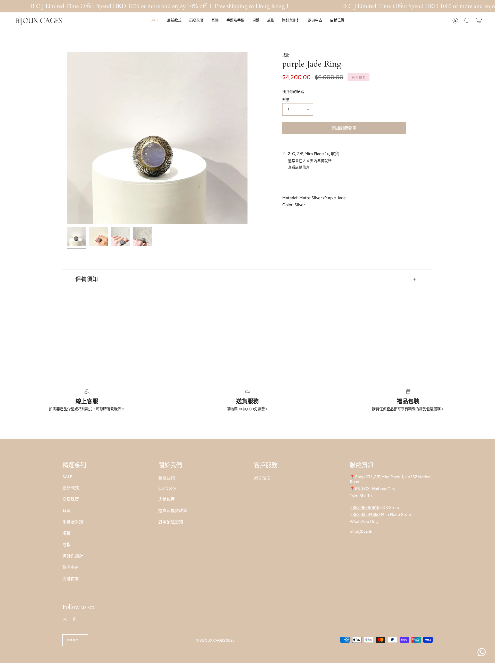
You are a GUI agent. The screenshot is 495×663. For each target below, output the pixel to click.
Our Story (167, 488)
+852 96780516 (364, 507)
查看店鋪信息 (299, 168)
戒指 (286, 55)
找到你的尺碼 (293, 92)
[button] (155, 20)
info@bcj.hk (361, 531)
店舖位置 (70, 578)
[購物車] (479, 20)
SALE (67, 476)
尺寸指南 (262, 477)
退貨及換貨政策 (172, 510)
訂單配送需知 (170, 522)
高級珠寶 (70, 499)
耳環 (66, 510)
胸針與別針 (72, 556)
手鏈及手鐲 (72, 522)
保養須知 (86, 279)
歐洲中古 (70, 567)
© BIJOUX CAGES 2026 (215, 640)
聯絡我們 (166, 477)
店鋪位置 (166, 499)
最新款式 (70, 487)
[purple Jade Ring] (76, 236)
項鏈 (66, 533)
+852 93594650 (365, 514)
